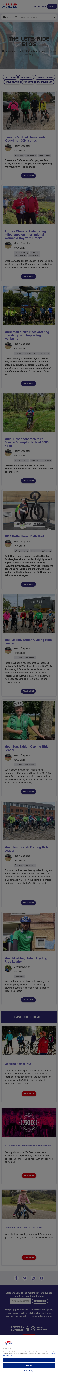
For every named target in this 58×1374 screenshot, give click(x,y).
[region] (29, 1354)
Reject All (29, 1365)
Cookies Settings (29, 1371)
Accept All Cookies (29, 1360)
